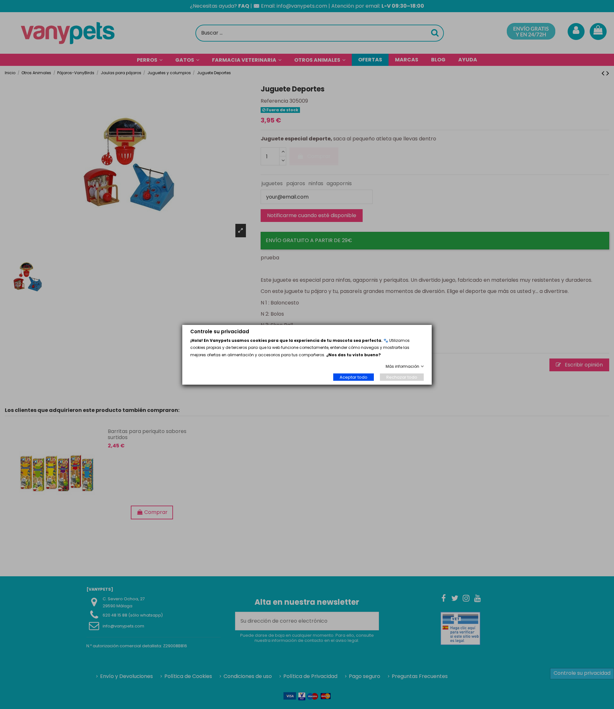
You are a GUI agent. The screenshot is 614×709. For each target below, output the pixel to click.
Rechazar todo (401, 377)
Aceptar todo (353, 377)
